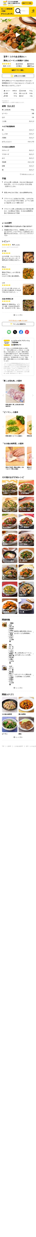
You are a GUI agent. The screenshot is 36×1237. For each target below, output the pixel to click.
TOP (3, 746)
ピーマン (5, 113)
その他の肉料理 (18, 746)
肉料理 (9, 746)
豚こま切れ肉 (6, 109)
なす (3, 117)
